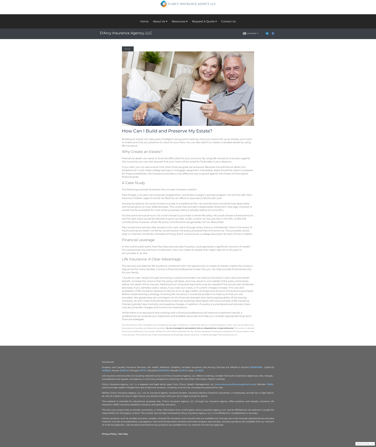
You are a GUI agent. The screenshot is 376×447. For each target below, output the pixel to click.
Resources (178, 21)
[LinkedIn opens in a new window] (267, 34)
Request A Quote (203, 21)
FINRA (270, 384)
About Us (159, 21)
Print (128, 49)
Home (144, 21)
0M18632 (106, 370)
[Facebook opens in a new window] (273, 34)
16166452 (124, 370)
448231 (199, 370)
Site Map (123, 434)
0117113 (143, 370)
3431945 (183, 370)
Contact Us (228, 21)
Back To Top (363, 444)
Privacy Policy (109, 434)
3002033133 (163, 370)
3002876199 (256, 367)
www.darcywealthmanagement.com (235, 384)
